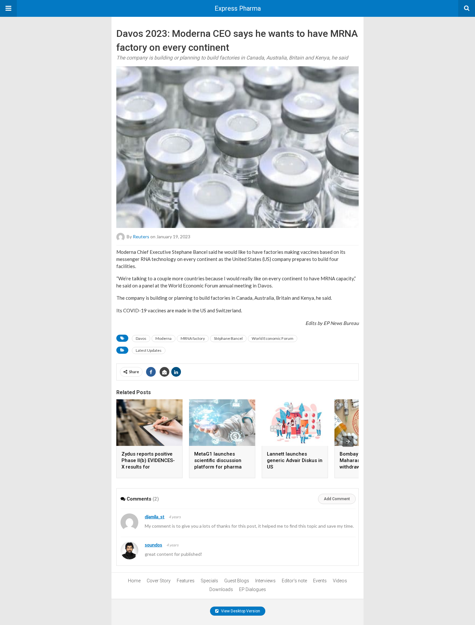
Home (134, 580)
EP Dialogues (252, 589)
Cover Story (159, 580)
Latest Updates (149, 350)
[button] (8, 8)
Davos (141, 338)
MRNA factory (193, 338)
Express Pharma (238, 8)
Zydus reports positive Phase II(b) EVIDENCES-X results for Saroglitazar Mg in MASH (148, 467)
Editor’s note (294, 580)
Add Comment (337, 499)
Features (186, 580)
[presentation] (348, 441)
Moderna (163, 338)
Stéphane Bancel (228, 338)
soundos (153, 544)
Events (320, 580)
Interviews (265, 580)
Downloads (221, 589)
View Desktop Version (240, 611)
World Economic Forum (272, 338)
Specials (209, 580)
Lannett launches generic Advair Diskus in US (294, 460)
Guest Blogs (236, 580)
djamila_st (154, 516)
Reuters (141, 236)
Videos (340, 580)
